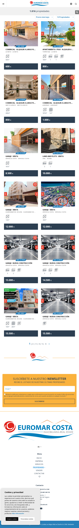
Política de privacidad (67, 394)
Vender (39, 470)
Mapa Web (52, 524)
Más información (18, 513)
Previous (5, 33)
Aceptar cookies (12, 519)
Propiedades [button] (38, 467)
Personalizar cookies (27, 519)
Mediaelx (71, 524)
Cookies (44, 524)
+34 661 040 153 (45, 492)
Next (36, 33)
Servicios (39, 464)
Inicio (39, 458)
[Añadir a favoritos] (35, 24)
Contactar (39, 473)
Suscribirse (39, 401)
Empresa (39, 461)
